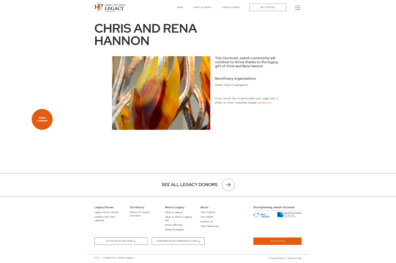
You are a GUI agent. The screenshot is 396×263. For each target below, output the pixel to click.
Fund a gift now (174, 225)
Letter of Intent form (119, 241)
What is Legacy (202, 7)
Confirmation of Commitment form (177, 241)
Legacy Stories (231, 7)
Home (180, 7)
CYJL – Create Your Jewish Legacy (114, 257)
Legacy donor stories (106, 212)
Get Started (267, 7)
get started (277, 241)
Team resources (209, 226)
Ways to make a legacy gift (178, 219)
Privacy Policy (276, 258)
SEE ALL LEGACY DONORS (189, 185)
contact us (264, 102)
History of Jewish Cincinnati (140, 214)
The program (207, 212)
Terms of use (294, 258)
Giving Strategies (174, 229)
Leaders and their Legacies (104, 219)
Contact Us (206, 221)
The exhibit (206, 217)
